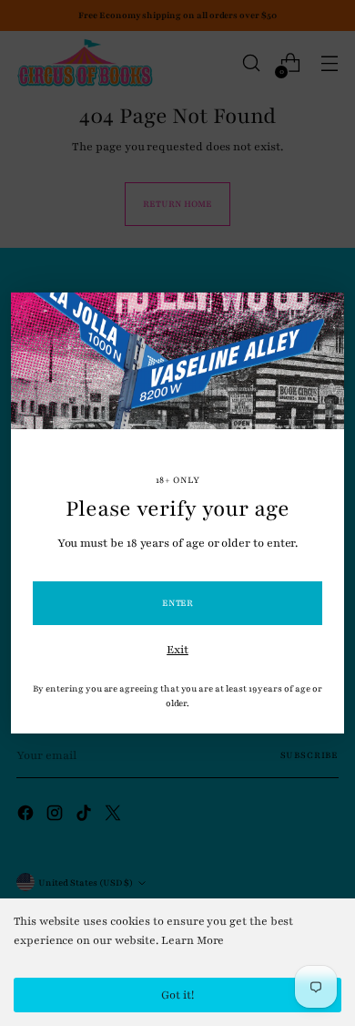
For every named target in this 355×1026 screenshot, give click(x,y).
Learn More (192, 940)
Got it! (177, 995)
